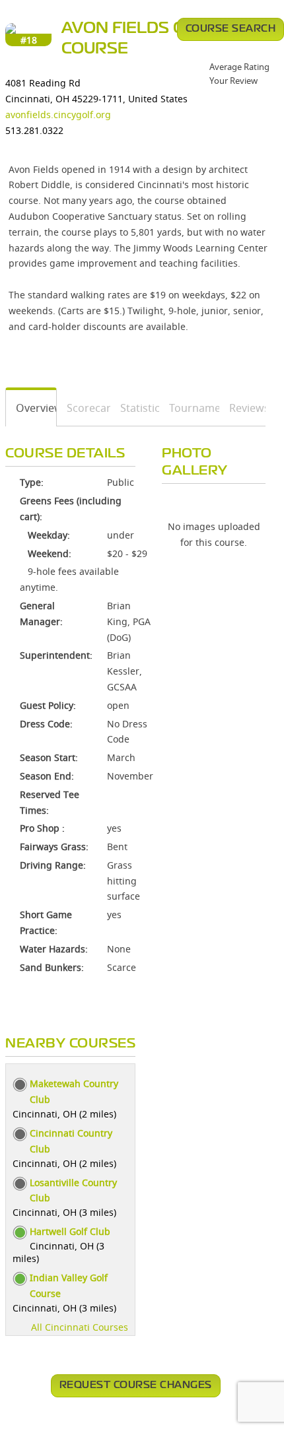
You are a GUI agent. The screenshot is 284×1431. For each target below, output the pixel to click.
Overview (31, 408)
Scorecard (83, 408)
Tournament (190, 408)
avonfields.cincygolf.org (58, 114)
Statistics (135, 408)
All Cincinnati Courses (79, 1327)
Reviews (242, 408)
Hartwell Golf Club (70, 1231)
